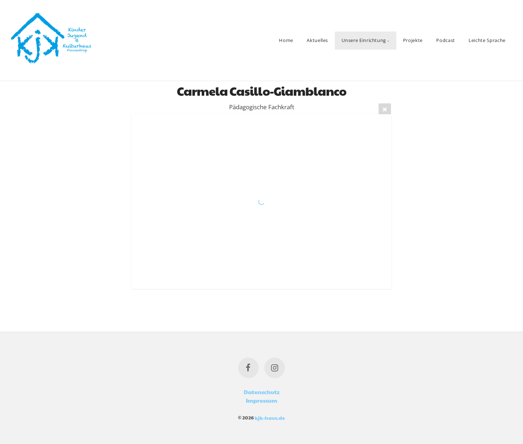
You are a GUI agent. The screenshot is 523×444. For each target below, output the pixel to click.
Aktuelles (317, 40)
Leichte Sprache (487, 40)
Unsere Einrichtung (364, 40)
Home (286, 40)
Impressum (261, 400)
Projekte (413, 40)
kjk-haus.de (270, 417)
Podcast (445, 40)
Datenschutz (262, 392)
